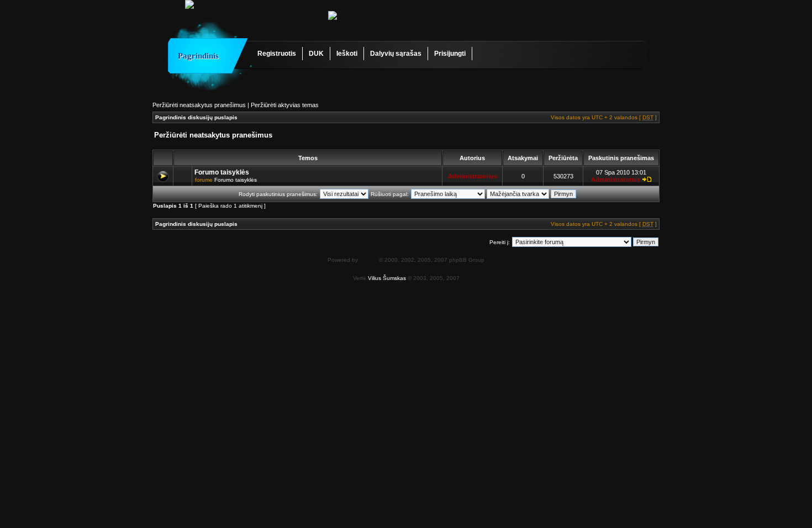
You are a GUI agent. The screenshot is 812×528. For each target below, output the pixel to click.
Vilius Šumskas (387, 278)
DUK (316, 53)
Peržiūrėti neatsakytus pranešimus (199, 105)
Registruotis (276, 53)
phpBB (368, 260)
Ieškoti (346, 53)
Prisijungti (450, 53)
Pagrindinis (198, 55)
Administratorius (472, 176)
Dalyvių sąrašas (395, 53)
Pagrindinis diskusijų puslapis (196, 117)
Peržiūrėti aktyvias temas (285, 105)
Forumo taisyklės (221, 172)
